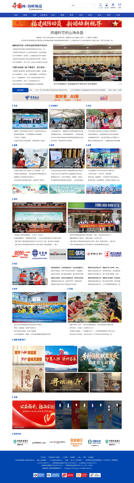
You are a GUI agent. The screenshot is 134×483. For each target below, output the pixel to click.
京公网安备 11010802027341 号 (88, 463)
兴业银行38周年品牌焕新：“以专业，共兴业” (28, 235)
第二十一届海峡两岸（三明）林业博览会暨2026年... (28, 77)
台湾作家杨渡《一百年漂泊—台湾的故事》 (106, 390)
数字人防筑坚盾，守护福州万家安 (28, 363)
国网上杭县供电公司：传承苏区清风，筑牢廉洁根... (104, 271)
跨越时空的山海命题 (67, 33)
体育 (81, 15)
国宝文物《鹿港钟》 (28, 390)
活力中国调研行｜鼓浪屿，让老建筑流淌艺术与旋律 (29, 55)
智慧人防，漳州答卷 (61, 369)
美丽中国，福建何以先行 (67, 37)
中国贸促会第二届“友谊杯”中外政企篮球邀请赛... (102, 166)
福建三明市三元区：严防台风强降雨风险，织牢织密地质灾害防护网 (91, 324)
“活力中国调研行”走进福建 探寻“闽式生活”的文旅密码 (75, 84)
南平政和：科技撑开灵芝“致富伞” (62, 140)
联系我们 (72, 457)
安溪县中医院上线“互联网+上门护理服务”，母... (29, 170)
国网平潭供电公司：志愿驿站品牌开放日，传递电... (29, 283)
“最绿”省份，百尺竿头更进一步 (102, 40)
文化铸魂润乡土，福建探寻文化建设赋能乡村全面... (67, 131)
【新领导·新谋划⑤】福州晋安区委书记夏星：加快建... (29, 71)
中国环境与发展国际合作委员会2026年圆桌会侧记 (38, 40)
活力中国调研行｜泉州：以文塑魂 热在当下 (26, 81)
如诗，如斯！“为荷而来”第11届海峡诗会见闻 (100, 90)
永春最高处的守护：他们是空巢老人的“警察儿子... (104, 137)
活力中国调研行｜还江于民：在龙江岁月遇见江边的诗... (30, 62)
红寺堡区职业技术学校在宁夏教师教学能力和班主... (67, 170)
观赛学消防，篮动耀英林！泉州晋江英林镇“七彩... (104, 180)
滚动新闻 (20, 90)
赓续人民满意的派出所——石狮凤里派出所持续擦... (104, 140)
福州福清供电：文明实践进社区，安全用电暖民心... (67, 267)
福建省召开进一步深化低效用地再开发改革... (30, 45)
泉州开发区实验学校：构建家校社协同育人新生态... (66, 166)
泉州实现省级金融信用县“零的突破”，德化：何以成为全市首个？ (91, 235)
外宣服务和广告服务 (54, 457)
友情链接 (90, 457)
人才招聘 (65, 457)
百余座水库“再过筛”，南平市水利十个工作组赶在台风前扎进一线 (91, 334)
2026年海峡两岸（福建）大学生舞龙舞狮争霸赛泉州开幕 (32, 334)
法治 (53, 15)
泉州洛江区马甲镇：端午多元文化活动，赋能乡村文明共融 (87, 320)
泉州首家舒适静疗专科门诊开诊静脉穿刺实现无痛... (29, 166)
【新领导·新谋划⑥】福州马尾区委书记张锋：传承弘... (29, 59)
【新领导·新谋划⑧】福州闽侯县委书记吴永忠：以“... (29, 49)
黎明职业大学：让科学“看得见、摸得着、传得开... (67, 177)
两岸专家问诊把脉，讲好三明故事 (25, 331)
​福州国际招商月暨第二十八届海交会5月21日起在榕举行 (73, 40)
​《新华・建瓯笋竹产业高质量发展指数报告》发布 (29, 231)
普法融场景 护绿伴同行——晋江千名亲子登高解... (103, 127)
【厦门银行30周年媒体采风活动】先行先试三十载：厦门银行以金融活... (37, 241)
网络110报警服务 (41, 460)
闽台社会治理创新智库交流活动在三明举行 (28, 324)
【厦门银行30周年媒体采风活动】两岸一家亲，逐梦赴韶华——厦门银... (93, 241)
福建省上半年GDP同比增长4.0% (47, 37)
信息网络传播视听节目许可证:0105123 (52, 465)
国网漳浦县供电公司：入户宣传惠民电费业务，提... (104, 284)
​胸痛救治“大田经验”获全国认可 (24, 177)
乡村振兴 (43, 15)
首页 (16, 15)
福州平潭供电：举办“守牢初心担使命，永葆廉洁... (67, 271)
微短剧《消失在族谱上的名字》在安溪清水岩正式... (30, 131)
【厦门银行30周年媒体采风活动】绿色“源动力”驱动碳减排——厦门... (36, 244)
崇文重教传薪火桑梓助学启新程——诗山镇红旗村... (67, 180)
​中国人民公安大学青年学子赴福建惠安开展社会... (67, 174)
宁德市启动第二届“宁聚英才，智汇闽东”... (29, 67)
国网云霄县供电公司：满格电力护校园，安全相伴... (104, 278)
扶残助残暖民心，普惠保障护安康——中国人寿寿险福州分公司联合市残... (38, 238)
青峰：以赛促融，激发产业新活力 (25, 328)
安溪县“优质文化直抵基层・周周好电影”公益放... (30, 140)
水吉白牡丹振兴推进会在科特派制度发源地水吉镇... (67, 137)
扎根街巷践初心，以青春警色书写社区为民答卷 (103, 134)
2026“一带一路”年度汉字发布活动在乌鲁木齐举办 (29, 90)
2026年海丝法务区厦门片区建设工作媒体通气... (103, 131)
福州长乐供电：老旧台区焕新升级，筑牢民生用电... (67, 278)
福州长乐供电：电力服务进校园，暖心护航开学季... (67, 274)
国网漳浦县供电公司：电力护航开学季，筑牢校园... (104, 281)
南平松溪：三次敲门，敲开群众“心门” (82, 328)
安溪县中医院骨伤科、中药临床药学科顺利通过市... (30, 174)
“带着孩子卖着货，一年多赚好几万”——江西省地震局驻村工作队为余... (93, 331)
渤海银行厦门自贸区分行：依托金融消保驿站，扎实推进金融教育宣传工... (91, 231)
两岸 (109, 15)
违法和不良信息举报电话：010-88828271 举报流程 (102, 460)
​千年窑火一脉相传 (20, 137)
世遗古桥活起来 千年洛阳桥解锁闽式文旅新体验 (27, 84)
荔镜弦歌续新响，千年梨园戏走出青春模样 (28, 134)
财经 (90, 15)
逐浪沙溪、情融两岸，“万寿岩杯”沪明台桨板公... (104, 177)
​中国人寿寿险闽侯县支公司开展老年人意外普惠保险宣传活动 (89, 244)
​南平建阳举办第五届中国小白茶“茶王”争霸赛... (65, 127)
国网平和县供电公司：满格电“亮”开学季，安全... (104, 267)
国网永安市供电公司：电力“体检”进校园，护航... (104, 274)
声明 (84, 457)
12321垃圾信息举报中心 (56, 460)
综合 (99, 15)
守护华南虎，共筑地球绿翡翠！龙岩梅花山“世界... (29, 127)
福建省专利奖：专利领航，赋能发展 (99, 369)
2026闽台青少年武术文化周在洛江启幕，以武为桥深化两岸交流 (33, 320)
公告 (79, 457)
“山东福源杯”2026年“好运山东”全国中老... (101, 170)
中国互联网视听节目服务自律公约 (24, 460)
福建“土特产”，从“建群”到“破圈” (86, 37)
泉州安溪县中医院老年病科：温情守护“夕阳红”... (30, 180)
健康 (62, 15)
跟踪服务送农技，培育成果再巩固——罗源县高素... (67, 134)
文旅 (34, 15)
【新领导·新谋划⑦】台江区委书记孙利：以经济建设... (29, 52)
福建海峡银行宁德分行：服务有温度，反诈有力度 (86, 238)
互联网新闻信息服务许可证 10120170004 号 (64, 463)
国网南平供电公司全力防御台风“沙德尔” (64, 284)
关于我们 (43, 457)
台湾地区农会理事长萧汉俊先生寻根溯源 (67, 390)
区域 (118, 15)
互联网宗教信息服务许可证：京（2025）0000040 (79, 465)
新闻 (25, 15)
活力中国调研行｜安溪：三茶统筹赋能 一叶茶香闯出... (29, 74)
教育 (72, 15)
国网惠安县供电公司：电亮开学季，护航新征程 (66, 281)
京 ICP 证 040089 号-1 (43, 463)
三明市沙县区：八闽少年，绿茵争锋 (99, 174)
